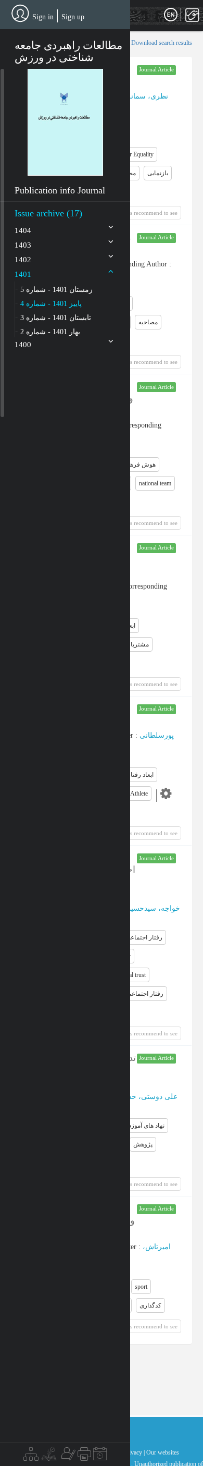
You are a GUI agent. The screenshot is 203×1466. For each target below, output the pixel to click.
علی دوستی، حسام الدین (139, 1097)
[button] (65, 122)
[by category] (31, 1456)
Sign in (43, 17)
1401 (23, 274)
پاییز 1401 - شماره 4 (51, 304)
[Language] (170, 15)
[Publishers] (84, 1456)
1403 (23, 245)
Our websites (162, 1452)
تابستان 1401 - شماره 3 (55, 318)
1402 (23, 259)
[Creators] (67, 1456)
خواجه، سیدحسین (152, 908)
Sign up (72, 17)
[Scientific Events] (100, 1456)
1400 (23, 344)
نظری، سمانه (147, 96)
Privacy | (134, 1452)
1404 (23, 230)
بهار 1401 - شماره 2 (50, 332)
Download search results (161, 42)
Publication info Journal (60, 190)
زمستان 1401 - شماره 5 (56, 290)
